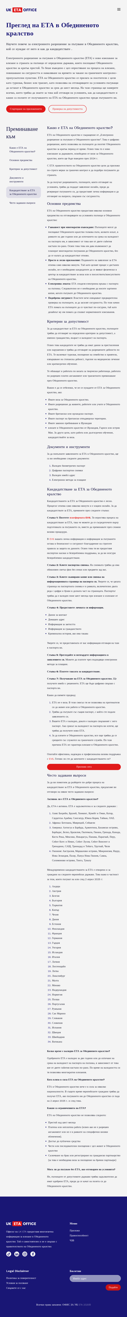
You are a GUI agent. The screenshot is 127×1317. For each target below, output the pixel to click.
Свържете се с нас (16, 1288)
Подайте (113, 1287)
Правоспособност (79, 1235)
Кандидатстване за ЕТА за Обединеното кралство (23, 192)
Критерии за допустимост (23, 169)
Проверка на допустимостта (68, 108)
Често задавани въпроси (22, 202)
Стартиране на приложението (26, 108)
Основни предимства (20, 160)
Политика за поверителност (21, 1278)
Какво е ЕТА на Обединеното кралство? (22, 149)
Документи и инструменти (16, 179)
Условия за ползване (17, 1283)
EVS (52, 539)
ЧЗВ (72, 1240)
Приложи (75, 1230)
